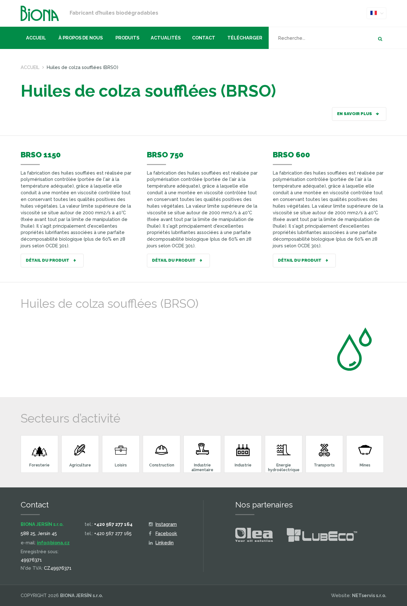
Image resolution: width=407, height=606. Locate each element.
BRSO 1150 (41, 154)
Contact (203, 37)
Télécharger (244, 37)
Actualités (166, 37)
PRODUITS (127, 37)
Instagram (166, 524)
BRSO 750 (165, 154)
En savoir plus (355, 113)
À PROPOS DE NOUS (81, 37)
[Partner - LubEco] (322, 536)
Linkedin (164, 542)
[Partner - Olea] (254, 536)
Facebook (166, 533)
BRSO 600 (291, 154)
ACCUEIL (36, 37)
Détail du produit (48, 260)
